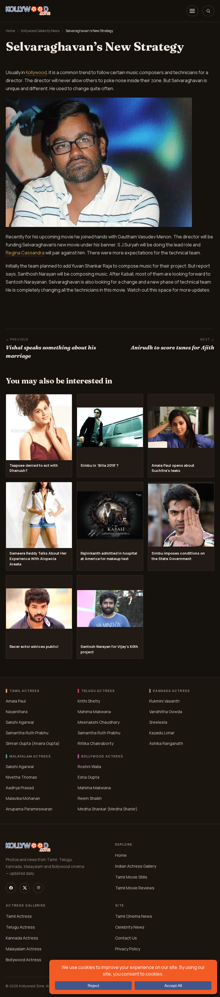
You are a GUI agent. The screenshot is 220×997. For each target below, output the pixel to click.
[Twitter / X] (24, 888)
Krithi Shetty (89, 701)
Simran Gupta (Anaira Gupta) (33, 743)
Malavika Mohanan (23, 798)
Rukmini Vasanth (164, 701)
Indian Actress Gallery (135, 866)
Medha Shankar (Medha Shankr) (108, 809)
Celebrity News (129, 927)
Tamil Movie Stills (131, 877)
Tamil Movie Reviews (134, 888)
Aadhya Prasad (20, 787)
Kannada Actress (22, 938)
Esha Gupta (88, 777)
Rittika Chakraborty (95, 743)
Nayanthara (17, 711)
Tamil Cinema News (133, 916)
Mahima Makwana (94, 711)
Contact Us (126, 938)
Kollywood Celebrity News (40, 30)
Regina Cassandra (25, 253)
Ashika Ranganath (166, 743)
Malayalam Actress (24, 948)
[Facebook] (11, 888)
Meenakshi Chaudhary (98, 722)
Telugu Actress (20, 927)
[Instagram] (38, 888)
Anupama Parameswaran (29, 809)
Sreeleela (158, 722)
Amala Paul (16, 701)
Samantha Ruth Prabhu (27, 732)
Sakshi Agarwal (20, 722)
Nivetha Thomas (21, 777)
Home (10, 30)
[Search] (208, 10)
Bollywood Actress (23, 959)
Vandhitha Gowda (165, 711)
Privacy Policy (127, 948)
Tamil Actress (19, 916)
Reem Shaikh (90, 798)
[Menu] (192, 10)
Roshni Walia (89, 766)
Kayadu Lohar (161, 732)
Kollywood (36, 72)
